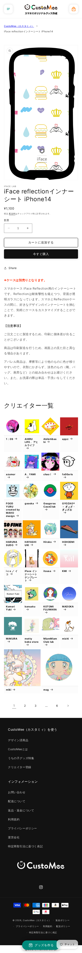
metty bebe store (32, 640)
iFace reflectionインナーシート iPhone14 (28, 31)
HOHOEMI (68, 541)
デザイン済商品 (18, 740)
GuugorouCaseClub (49, 505)
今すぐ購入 (41, 254)
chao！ (47, 474)
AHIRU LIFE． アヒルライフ (31, 442)
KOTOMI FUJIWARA (50, 608)
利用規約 (14, 819)
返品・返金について (21, 810)
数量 (6, 220)
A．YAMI (30, 474)
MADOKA (68, 606)
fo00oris (67, 474)
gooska (29, 503)
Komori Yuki (10, 608)
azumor (11, 474)
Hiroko (47, 541)
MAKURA (12, 638)
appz (65, 439)
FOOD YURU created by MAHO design (13, 509)
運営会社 (14, 837)
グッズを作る (44, 945)
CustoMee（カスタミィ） (19, 26)
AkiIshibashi (50, 441)
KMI (64, 571)
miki (8, 689)
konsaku (30, 606)
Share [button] (13, 268)
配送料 (12, 213)
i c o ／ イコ (12, 573)
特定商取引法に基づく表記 (25, 846)
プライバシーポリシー (22, 828)
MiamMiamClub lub (50, 640)
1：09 (9, 439)
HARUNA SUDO (11, 543)
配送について (16, 801)
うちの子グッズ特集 (21, 758)
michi (65, 638)
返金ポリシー (62, 920)
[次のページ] (67, 705)
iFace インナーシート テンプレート (31, 576)
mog (46, 689)
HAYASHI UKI (30, 543)
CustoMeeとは (18, 749)
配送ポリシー (63, 926)
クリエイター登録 (19, 767)
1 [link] (14, 706)
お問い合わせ (16, 792)
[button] (8, 9)
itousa (47, 571)
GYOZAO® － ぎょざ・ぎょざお (68, 506)
